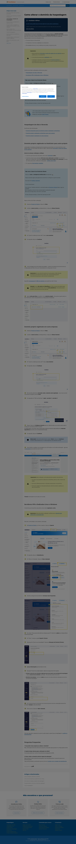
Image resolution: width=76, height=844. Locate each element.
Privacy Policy (29, 92)
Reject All (43, 96)
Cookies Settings (25, 96)
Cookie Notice (24, 93)
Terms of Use (35, 88)
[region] (38, 91)
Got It (51, 96)
